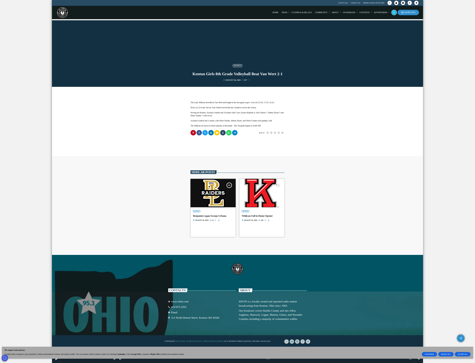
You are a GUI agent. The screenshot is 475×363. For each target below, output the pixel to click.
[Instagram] (403, 3)
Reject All (446, 354)
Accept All (463, 354)
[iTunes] (396, 3)
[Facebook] (410, 3)
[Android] (416, 3)
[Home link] (62, 12)
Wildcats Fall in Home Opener (257, 216)
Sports (237, 66)
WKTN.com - (180, 341)
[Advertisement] (237, 43)
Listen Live (408, 12)
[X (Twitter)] (390, 3)
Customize (429, 354)
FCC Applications (207, 341)
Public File (192, 341)
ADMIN (219, 341)
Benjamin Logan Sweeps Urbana (209, 216)
